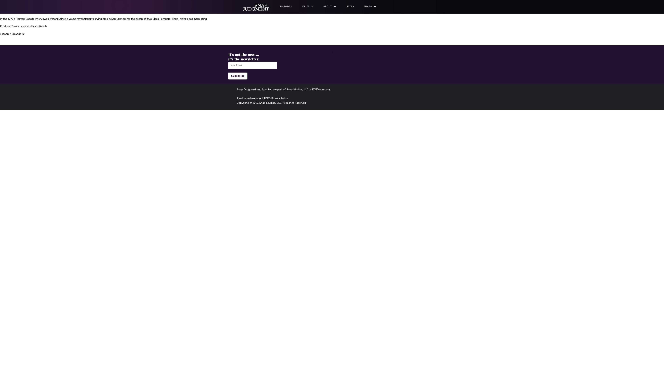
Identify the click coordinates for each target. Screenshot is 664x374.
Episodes (286, 6)
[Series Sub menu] (312, 6)
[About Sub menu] (335, 6)
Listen (350, 6)
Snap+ (368, 6)
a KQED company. (320, 89)
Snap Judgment (247, 89)
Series (305, 6)
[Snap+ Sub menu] (375, 6)
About (327, 6)
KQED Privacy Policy (276, 98)
